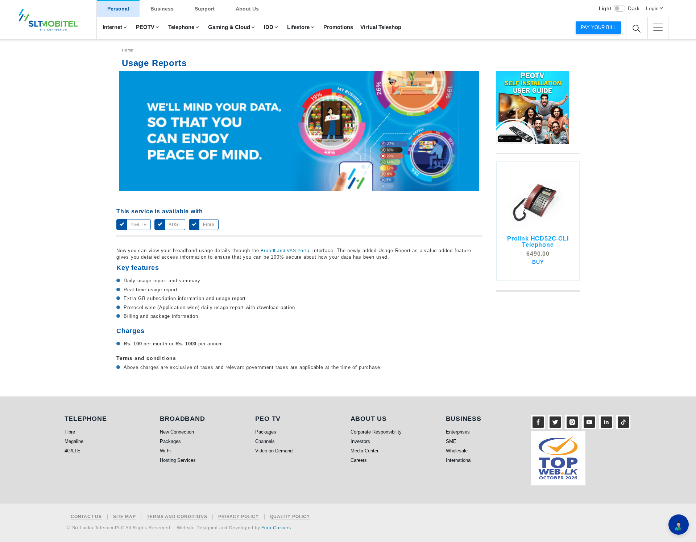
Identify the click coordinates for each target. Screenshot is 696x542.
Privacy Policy (238, 516)
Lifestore (298, 27)
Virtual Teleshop (380, 27)
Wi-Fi (165, 450)
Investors (360, 441)
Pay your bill (598, 27)
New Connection (177, 432)
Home (127, 50)
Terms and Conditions (177, 516)
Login (652, 8)
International (459, 460)
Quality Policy (290, 516)
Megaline (74, 441)
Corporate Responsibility (376, 432)
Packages (170, 441)
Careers (359, 460)
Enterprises (458, 432)
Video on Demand (274, 450)
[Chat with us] (678, 524)
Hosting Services (178, 460)
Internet (112, 27)
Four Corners (276, 527)
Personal (118, 9)
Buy (537, 262)
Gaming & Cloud (229, 27)
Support (205, 9)
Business (162, 9)
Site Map (124, 516)
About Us (247, 9)
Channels (265, 441)
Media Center (364, 450)
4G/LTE (72, 450)
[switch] (619, 8)
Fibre (70, 432)
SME (451, 441)
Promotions (338, 27)
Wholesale (457, 450)
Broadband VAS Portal (286, 250)
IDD (268, 27)
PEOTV (145, 27)
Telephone (181, 27)
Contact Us (86, 516)
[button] (658, 27)
